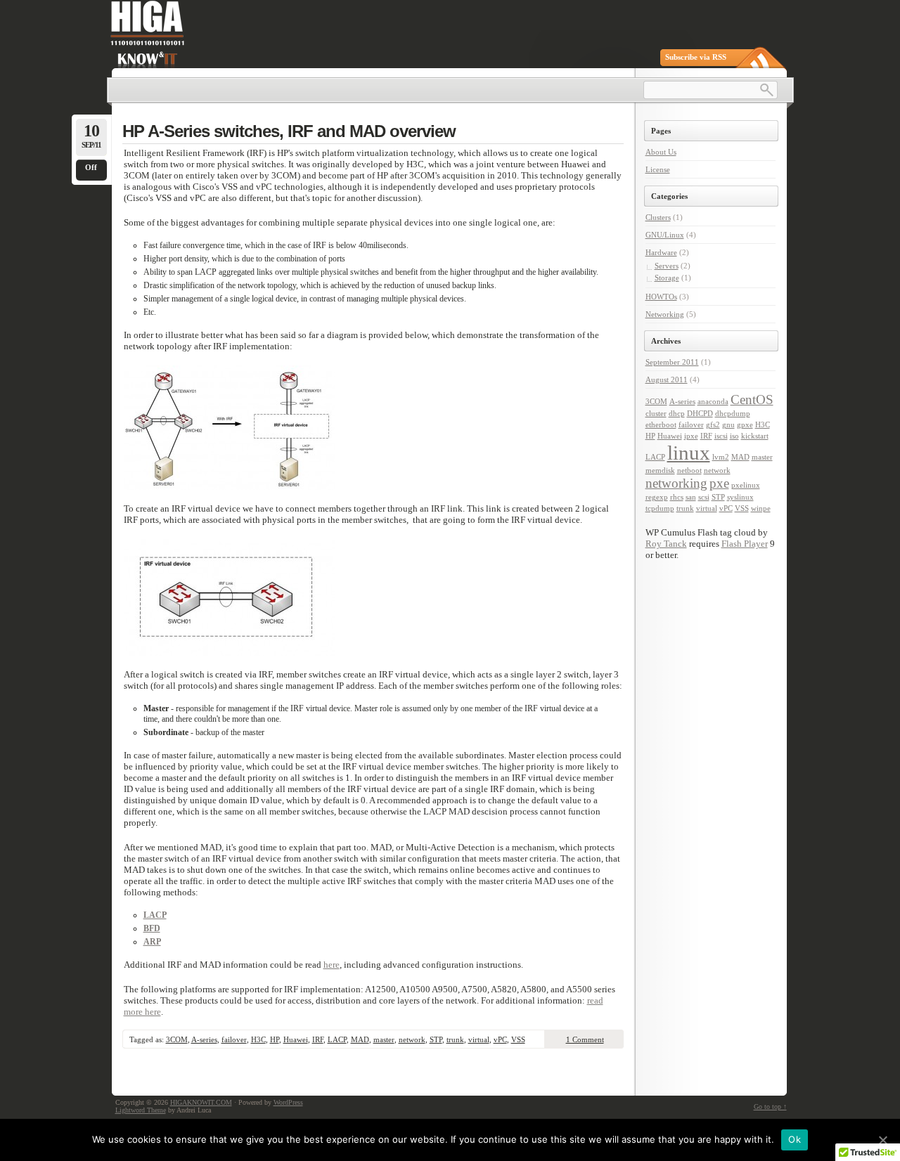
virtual (478, 1039)
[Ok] (882, 1140)
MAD (360, 1039)
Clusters (658, 217)
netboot (689, 470)
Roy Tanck (666, 543)
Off (91, 167)
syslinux (740, 497)
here (331, 964)
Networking (664, 314)
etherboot (660, 425)
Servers (667, 265)
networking (676, 483)
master (383, 1039)
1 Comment (585, 1039)
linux (688, 452)
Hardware (661, 252)
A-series (204, 1039)
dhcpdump (732, 413)
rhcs (676, 497)
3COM (177, 1039)
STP (436, 1039)
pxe (719, 483)
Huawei (295, 1039)
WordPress (288, 1102)
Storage (667, 277)
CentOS (752, 399)
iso (734, 436)
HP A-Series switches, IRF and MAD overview (289, 131)
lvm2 (720, 457)
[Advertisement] (700, 800)
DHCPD (700, 413)
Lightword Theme (140, 1110)
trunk (455, 1039)
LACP (337, 1039)
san (691, 497)
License (657, 169)
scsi (703, 497)
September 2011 (672, 362)
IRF (317, 1039)
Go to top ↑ (770, 1106)
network (412, 1039)
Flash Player (744, 543)
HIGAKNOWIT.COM (201, 1102)
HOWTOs (661, 296)
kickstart (755, 436)
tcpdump (659, 508)
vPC (500, 1039)
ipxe (691, 436)
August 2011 (666, 379)
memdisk (660, 470)
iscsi (721, 436)
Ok (794, 1139)
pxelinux (745, 485)
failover (234, 1039)
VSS (518, 1039)
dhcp (677, 413)
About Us (660, 152)
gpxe (745, 425)
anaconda (713, 402)
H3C (258, 1039)
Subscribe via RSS (695, 57)
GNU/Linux (664, 235)
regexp (656, 497)
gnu (728, 425)
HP (274, 1039)
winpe (761, 508)
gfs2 (713, 425)
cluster (656, 413)
